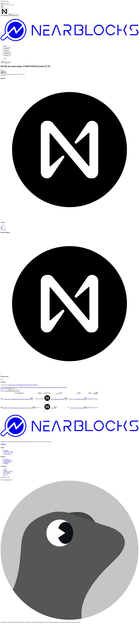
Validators (5, 463)
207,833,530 (90, 407)
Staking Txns (35, 387)
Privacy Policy (6, 473)
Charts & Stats (6, 462)
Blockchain (6, 48)
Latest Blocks (6, 459)
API (3, 70)
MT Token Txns (26, 387)
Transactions (3, 387)
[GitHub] (3, 445)
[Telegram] (5, 445)
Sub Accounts (62, 387)
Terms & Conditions (8, 471)
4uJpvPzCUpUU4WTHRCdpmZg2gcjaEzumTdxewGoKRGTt (23, 385)
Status (4, 475)
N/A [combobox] (2, 226)
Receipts (8, 387)
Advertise (5, 450)
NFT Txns (18, 387)
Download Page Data (14, 391)
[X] (1, 445)
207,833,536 (90, 398)
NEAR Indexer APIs (8, 451)
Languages (6, 55)
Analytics (48, 387)
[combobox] (7, 5)
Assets (42, 387)
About (4, 469)
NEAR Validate (7, 453)
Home (4, 46)
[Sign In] (5, 58)
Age (95, 393)
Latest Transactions (7, 460)
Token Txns (13, 387)
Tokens (5, 50)
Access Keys (55, 387)
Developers (6, 53)
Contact (5, 470)
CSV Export (5, 391)
